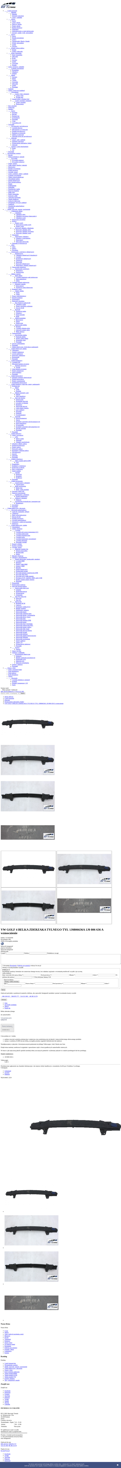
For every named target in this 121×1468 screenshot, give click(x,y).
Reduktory (19, 404)
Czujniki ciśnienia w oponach (21, 680)
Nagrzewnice (20, 272)
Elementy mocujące (18, 16)
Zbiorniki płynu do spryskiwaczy (22, 136)
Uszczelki (15, 63)
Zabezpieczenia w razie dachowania (23, 31)
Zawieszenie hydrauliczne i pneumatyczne (26, 501)
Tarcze (18, 420)
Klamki (14, 65)
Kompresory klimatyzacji (23, 258)
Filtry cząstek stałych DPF (21, 461)
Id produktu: (5, 939)
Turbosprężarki (16, 333)
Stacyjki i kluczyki (19, 596)
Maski (11, 75)
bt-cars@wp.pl (5, 1450)
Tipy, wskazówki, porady (12, 1380)
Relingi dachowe (17, 27)
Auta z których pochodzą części (14, 1334)
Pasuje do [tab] (7, 1008)
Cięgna (14, 80)
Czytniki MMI (20, 561)
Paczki (7, 1337)
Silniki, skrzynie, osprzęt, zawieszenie (17, 209)
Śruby (14, 685)
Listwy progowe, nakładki (16, 67)
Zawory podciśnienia (18, 343)
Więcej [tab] (7, 1006)
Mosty (15, 388)
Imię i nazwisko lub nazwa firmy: (12, 975)
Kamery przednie (17, 545)
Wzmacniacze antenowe (23, 644)
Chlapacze (15, 513)
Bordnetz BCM (20, 603)
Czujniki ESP (16, 362)
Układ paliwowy (14, 433)
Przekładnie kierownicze (19, 382)
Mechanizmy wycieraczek (20, 129)
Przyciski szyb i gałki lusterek (25, 576)
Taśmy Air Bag (16, 651)
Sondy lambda (16, 471)
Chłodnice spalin (21, 304)
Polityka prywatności (11, 1348)
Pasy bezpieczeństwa (14, 182)
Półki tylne (11, 192)
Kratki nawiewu (13, 170)
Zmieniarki (19, 595)
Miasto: (72, 975)
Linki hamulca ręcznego (19, 369)
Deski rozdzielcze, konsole (16, 157)
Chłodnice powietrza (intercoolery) (26, 216)
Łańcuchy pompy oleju (23, 330)
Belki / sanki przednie (22, 489)
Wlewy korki (20, 438)
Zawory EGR (20, 308)
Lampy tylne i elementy (20, 94)
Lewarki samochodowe (19, 520)
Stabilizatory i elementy (20, 494)
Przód (14, 148)
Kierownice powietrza (18, 219)
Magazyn (7, 1336)
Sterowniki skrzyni (21, 406)
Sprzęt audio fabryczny (20, 588)
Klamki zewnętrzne (18, 38)
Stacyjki (18, 600)
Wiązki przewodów (22, 551)
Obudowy (15, 72)
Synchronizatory (21, 415)
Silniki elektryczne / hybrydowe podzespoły (25, 347)
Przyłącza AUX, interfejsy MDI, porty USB (29, 578)
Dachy (11, 19)
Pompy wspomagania (18, 381)
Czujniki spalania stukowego (20, 282)
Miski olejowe (20, 331)
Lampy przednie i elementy (21, 101)
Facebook (7, 1391)
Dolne (18, 292)
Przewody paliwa (17, 449)
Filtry (11, 245)
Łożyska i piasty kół (18, 491)
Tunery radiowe (20, 641)
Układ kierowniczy (15, 376)
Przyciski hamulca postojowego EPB (27, 573)
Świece (15, 647)
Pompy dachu (16, 26)
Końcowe (19, 474)
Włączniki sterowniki (22, 241)
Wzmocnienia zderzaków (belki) (21, 143)
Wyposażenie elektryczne (21, 654)
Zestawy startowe (17, 664)
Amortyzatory (20, 484)
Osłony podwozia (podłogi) (16, 90)
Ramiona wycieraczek (18, 133)
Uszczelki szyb (16, 123)
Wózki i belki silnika (22, 338)
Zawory (14, 454)
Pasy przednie (12, 106)
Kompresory (19, 503)
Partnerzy (7, 1341)
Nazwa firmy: (30, 983)
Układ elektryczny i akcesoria (15, 508)
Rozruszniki (15, 357)
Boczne (14, 114)
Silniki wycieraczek (18, 134)
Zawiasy (14, 46)
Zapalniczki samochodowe (16, 206)
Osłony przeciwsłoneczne (16, 177)
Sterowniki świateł (21, 632)
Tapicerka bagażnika (14, 197)
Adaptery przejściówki (22, 442)
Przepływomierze (17, 298)
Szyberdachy (16, 117)
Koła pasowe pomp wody (23, 224)
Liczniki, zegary (13, 172)
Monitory (18, 562)
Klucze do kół (16, 517)
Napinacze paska (21, 311)
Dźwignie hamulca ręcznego (20, 364)
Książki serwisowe (17, 518)
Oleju (13, 247)
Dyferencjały (16, 386)
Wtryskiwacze (16, 452)
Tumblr (7, 1401)
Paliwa (14, 248)
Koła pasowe (20, 286)
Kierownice (11, 167)
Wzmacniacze (20, 593)
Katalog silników (10, 1378)
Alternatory (15, 350)
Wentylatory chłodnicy (20, 236)
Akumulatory (16, 527)
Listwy (14, 39)
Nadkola (10, 89)
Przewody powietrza (18, 301)
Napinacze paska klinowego (24, 287)
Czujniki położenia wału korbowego (27, 277)
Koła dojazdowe (13, 675)
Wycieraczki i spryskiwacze (18, 126)
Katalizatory (15, 464)
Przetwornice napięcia (18, 585)
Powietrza (15, 250)
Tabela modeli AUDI (11, 1375)
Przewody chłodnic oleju (23, 230)
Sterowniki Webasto (22, 637)
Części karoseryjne (10, 1363)
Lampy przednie (21, 102)
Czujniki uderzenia (21, 540)
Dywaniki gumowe (18, 160)
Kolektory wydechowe (19, 466)
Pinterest (7, 1074)
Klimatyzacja (17, 253)
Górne (18, 294)
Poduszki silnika (21, 337)
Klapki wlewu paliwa (16, 48)
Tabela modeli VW (10, 1377)
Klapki (14, 50)
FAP (17, 462)
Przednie (14, 112)
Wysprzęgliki (20, 425)
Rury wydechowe (17, 469)
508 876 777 (12, 691)
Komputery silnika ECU (23, 607)
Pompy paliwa (16, 447)
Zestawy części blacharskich (18, 146)
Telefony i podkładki (18, 652)
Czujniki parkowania (22, 534)
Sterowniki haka (21, 618)
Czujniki (18, 257)
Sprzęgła (16, 416)
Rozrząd (16, 309)
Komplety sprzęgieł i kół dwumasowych (28, 421)
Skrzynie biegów (18, 398)
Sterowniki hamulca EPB (23, 620)
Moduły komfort (21, 608)
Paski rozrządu (20, 314)
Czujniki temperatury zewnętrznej (26, 539)
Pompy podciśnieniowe (19, 296)
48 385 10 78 (32, 996)
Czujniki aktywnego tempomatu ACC (27, 532)
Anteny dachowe (17, 528)
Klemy (18, 554)
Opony (10, 676)
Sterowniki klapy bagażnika (24, 624)
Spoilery (10, 109)
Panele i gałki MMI (21, 564)
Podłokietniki (12, 185)
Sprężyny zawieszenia (18, 493)
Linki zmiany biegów (22, 408)
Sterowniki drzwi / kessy (23, 617)
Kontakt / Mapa (9, 1349)
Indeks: (3, 938)
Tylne (14, 121)
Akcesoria (12, 678)
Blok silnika (17, 275)
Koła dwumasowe (21, 418)
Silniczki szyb (20, 661)
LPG (15, 437)
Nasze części (8, 1342)
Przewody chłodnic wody (23, 233)
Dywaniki (12, 158)
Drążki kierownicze (18, 379)
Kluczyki (18, 598)
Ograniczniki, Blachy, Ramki (20, 41)
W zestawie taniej (10, 1344)
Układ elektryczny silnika (17, 348)
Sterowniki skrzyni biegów (24, 630)
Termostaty (15, 235)
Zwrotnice (15, 505)
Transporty (8, 1339)
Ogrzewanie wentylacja (20, 269)
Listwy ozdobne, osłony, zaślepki (18, 174)
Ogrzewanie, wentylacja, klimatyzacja (21, 252)
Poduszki (18, 413)
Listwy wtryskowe (17, 435)
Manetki (18, 568)
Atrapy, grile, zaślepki (18, 140)
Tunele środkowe (13, 199)
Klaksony (19, 656)
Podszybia (11, 107)
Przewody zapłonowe (18, 355)
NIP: (5, 983)
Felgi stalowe (12, 673)
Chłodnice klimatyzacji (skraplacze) (26, 255)
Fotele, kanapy (12, 163)
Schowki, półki (12, 196)
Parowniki (19, 262)
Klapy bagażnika (14, 53)
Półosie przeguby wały (20, 393)
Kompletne (15, 70)
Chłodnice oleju (20, 214)
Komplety (19, 476)
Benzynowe (19, 320)
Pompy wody (17, 223)
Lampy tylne (19, 95)
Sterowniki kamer (21, 622)
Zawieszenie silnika (19, 335)
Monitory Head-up (17, 556)
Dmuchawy (19, 270)
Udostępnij (8, 1071)
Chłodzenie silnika (15, 211)
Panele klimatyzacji (14, 180)
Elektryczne (19, 323)
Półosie (18, 394)
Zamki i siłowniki (17, 51)
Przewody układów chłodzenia (23, 228)
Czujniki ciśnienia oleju (23, 328)
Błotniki (12, 12)
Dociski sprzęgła (21, 428)
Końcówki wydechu (18, 467)
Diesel (18, 321)
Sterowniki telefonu (22, 634)
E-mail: (3, 953)
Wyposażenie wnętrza (13, 153)
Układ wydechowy (15, 459)
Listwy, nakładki (17, 17)
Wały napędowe (21, 396)
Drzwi (11, 34)
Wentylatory (19, 240)
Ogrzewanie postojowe (19, 267)
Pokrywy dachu (17, 24)
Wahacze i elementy (19, 498)
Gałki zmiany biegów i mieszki (17, 165)
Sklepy (7, 1332)
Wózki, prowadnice (18, 43)
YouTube (7, 1396)
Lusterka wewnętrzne (14, 175)
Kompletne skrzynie (22, 401)
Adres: (95, 975)
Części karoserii (11, 11)
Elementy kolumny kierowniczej (21, 377)
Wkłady (14, 73)
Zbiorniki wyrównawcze (19, 243)
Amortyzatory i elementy (21, 483)
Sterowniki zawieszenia (23, 639)
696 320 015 (4, 691)
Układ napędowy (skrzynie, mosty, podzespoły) (24, 384)
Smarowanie (19, 399)
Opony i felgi (10, 668)
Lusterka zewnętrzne (16, 68)
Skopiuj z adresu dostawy (12, 981)
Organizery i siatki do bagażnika (21, 522)
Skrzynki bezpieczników (19, 586)
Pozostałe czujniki (21, 542)
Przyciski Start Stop (22, 574)
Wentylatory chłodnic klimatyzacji (26, 265)
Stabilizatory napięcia (22, 610)
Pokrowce (15, 523)
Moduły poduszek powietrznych (25, 658)
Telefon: (26, 953)
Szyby (11, 111)
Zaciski (18, 367)
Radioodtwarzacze (21, 591)
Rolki (17, 316)
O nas (6, 1331)
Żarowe (18, 649)
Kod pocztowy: (46, 975)
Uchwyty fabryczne (14, 201)
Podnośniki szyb (21, 659)
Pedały (10, 184)
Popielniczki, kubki (14, 189)
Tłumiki (16, 472)
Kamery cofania (17, 544)
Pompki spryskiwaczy (18, 131)
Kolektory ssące (17, 289)
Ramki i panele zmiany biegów (25, 579)
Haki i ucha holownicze (19, 515)
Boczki (10, 155)
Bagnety (18, 326)
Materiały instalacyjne (20, 549)
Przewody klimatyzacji (22, 264)
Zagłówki (11, 204)
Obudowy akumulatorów (19, 557)
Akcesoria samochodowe (17, 510)
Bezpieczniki (20, 552)
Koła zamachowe (21, 279)
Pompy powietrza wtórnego (24, 306)
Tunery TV (19, 642)
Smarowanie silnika (19, 325)
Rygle (14, 58)
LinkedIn (7, 1404)
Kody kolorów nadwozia (12, 1372)
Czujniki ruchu (20, 537)
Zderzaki (12, 138)
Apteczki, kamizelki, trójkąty (20, 511)
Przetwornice (20, 104)
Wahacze (18, 500)
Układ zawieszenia (15, 481)
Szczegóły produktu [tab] (10, 1005)
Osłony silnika (18, 291)
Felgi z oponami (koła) (15, 669)
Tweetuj (7, 1072)
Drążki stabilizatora (21, 496)
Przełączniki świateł (22, 571)
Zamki (14, 44)
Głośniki (18, 590)
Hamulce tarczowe (19, 365)
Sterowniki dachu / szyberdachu (25, 615)
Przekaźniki (15, 583)
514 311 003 (20, 691)
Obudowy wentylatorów (23, 238)
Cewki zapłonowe (17, 354)
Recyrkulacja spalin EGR (21, 303)
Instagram (7, 1392)
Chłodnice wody (21, 218)
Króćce (14, 221)
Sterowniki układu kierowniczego (26, 635)
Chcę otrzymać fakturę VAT (42, 977)
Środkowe (19, 478)
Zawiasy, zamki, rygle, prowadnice (22, 33)
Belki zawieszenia (19, 486)
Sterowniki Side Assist (22, 629)
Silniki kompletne (19, 318)
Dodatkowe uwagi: (53, 953)
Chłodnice (16, 213)
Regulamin (13, 965)
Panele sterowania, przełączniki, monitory (26, 559)
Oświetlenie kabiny (14, 179)
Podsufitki (11, 187)
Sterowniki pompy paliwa (23, 627)
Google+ (7, 1394)
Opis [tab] (6, 1003)
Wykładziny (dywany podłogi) (17, 202)
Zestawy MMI (20, 566)
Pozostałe (15, 87)
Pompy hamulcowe (18, 371)
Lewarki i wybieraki (22, 403)
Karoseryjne (15, 116)
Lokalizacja (8, 1351)
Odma (18, 281)
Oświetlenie (13, 92)
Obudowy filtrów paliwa (19, 444)
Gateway (18, 605)
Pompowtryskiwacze (18, 445)
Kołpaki (14, 681)
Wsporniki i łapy (21, 340)
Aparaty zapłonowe (18, 352)
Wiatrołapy (15, 29)
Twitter (7, 1399)
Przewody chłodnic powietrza (25, 231)
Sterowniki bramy (21, 612)
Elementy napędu (19, 284)
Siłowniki (15, 56)
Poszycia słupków (13, 191)
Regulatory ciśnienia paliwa (20, 450)
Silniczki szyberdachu (22, 663)
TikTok (7, 1402)
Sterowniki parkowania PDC (24, 625)
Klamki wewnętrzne (14, 168)
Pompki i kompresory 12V (20, 683)
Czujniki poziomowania (23, 535)
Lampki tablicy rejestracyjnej (20, 99)
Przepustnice (16, 299)
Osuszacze (19, 260)
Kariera (7, 1353)
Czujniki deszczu (17, 128)
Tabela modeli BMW (11, 1373)
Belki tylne (19, 488)
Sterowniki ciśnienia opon (23, 613)
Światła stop (19, 97)
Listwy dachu (16, 22)
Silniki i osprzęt (14, 274)
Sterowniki (17, 601)
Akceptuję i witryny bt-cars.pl (22, 965)
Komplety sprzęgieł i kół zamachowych (28, 427)
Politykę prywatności (24, 965)
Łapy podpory (20, 410)
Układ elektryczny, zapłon (17, 525)
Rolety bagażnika (13, 194)
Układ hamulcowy (15, 360)
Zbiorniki (18, 440)
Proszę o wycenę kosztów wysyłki (13, 967)
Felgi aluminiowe (13, 671)
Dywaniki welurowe (18, 162)
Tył (13, 150)
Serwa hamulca (16, 372)
